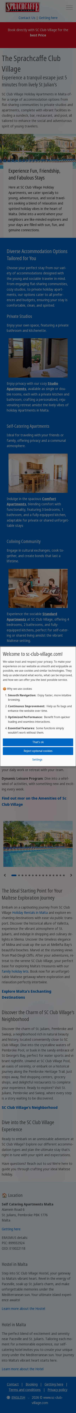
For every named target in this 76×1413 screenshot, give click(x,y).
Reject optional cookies (38, 751)
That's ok (38, 742)
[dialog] (38, 706)
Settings (37, 759)
